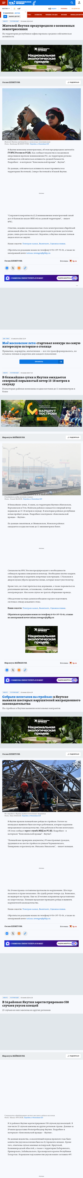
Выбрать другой (14, 16)
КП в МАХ (64, 15)
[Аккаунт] (79, 2)
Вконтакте (44, 243)
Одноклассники (57, 243)
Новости (5, 21)
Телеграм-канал (30, 243)
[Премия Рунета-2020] (33, 3)
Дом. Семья (6, 338)
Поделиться (74, 82)
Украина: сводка (51, 15)
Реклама (64, 8)
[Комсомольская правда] (20, 3)
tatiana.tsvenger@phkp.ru (38, 253)
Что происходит (14, 21)
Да (5, 16)
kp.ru (75, 261)
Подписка (76, 8)
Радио (53, 8)
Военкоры (38, 15)
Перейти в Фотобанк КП (39, 144)
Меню (4, 2)
